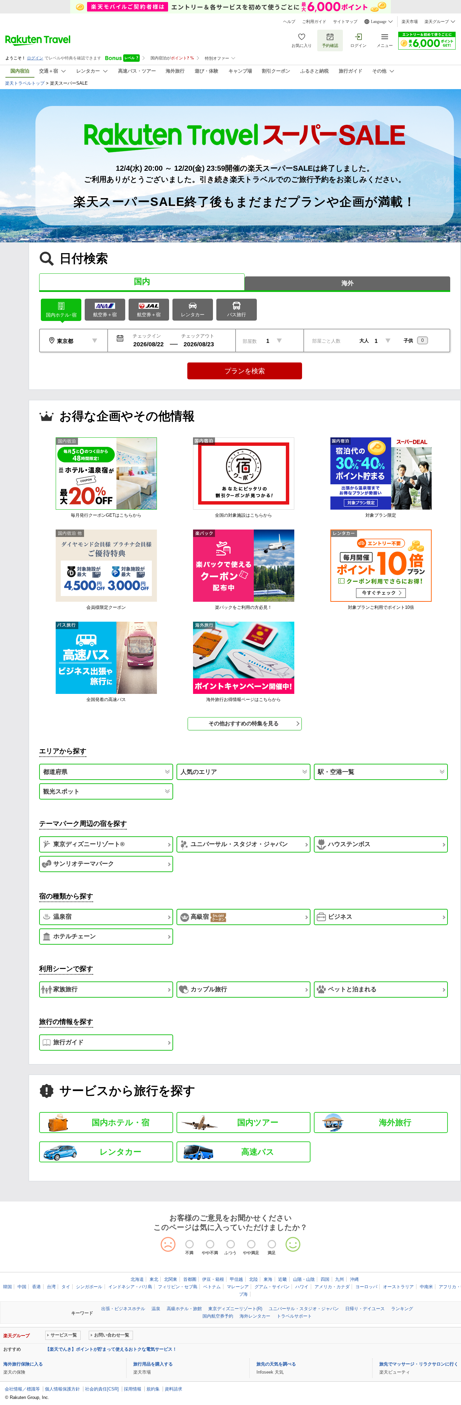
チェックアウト (197, 336)
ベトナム (212, 1286)
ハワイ (301, 1286)
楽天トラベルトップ (25, 83)
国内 (142, 281)
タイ (65, 1286)
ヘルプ (289, 21)
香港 (36, 1286)
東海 (268, 1279)
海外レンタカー (255, 1316)
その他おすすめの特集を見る (244, 723)
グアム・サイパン (272, 1286)
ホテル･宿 (61, 315)
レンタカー (193, 314)
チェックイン (147, 336)
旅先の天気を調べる (276, 1364)
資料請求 (173, 1389)
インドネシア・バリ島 (130, 1286)
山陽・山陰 (304, 1279)
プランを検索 (244, 371)
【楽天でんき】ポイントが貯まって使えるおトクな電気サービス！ (111, 1349)
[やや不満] (210, 1244)
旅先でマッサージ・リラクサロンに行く (418, 1364)
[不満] (189, 1244)
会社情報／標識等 (22, 1389)
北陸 (253, 1279)
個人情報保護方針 (62, 1389)
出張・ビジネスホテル (123, 1308)
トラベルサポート (294, 1316)
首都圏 (189, 1279)
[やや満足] (251, 1244)
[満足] (272, 1244)
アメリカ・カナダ (332, 1286)
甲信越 (236, 1279)
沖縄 (354, 1279)
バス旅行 (236, 314)
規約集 (153, 1389)
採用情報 (132, 1389)
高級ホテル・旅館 (184, 1308)
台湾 (51, 1286)
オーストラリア (398, 1286)
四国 (325, 1279)
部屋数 (250, 341)
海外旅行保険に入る (23, 1364)
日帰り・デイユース (365, 1308)
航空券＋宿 (105, 314)
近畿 (282, 1279)
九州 (339, 1279)
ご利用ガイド (314, 21)
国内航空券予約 (217, 1316)
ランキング (402, 1308)
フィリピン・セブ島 (177, 1286)
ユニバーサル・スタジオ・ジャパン (304, 1308)
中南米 (426, 1286)
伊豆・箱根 (213, 1279)
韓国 (7, 1286)
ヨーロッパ (366, 1286)
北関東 (170, 1279)
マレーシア (238, 1286)
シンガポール (89, 1286)
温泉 (156, 1308)
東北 (154, 1279)
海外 (348, 283)
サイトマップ (345, 21)
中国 (22, 1286)
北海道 (137, 1279)
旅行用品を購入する (153, 1364)
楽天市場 (410, 21)
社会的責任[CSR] (102, 1389)
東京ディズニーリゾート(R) (235, 1308)
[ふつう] (230, 1244)
